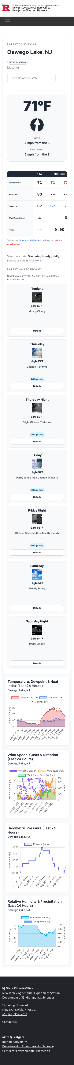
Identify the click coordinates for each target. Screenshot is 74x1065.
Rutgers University (14, 1041)
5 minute (33, 256)
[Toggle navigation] (7, 21)
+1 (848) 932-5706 (14, 1014)
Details (37, 330)
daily (56, 256)
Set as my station (17, 62)
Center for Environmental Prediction (26, 1050)
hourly (46, 256)
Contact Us (9, 1021)
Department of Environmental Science (27, 1046)
